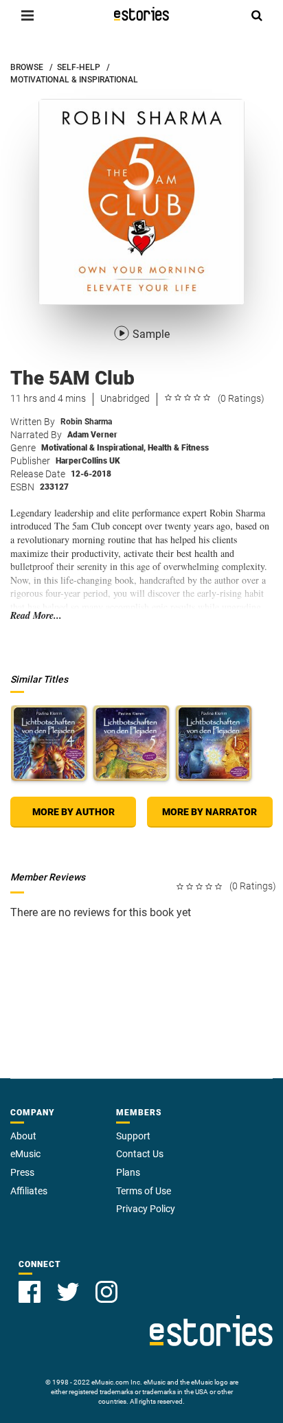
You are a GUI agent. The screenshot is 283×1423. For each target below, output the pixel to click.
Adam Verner (92, 435)
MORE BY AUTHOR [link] (73, 811)
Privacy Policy (145, 1208)
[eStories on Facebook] (29, 1292)
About (23, 1135)
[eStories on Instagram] (106, 1292)
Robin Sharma (86, 421)
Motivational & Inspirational (93, 448)
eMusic (25, 1153)
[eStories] (141, 14)
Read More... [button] (36, 615)
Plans (128, 1172)
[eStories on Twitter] (68, 1292)
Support (133, 1135)
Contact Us (139, 1153)
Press (22, 1172)
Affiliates (28, 1190)
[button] (27, 15)
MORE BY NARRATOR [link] (209, 811)
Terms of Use (143, 1190)
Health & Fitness (178, 448)
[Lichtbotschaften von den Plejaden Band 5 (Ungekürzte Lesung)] (131, 743)
